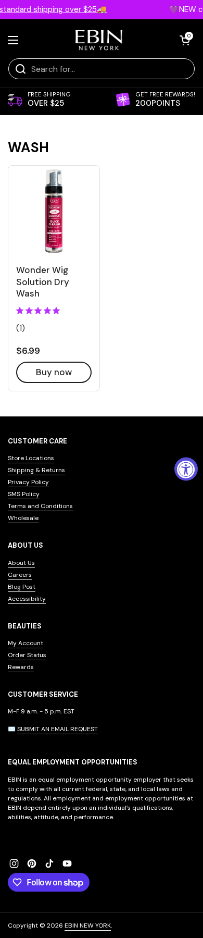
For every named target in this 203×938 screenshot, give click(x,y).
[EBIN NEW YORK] (99, 40)
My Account (25, 643)
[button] (184, 40)
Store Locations (31, 458)
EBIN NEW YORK (88, 925)
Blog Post (21, 587)
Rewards (21, 667)
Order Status (27, 655)
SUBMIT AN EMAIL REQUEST (57, 729)
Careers (20, 575)
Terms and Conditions (40, 506)
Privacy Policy (28, 482)
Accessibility (27, 599)
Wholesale (23, 518)
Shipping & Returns (36, 470)
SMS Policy (24, 494)
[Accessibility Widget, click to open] (186, 469)
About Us (21, 563)
